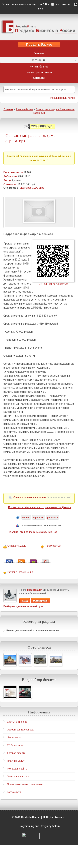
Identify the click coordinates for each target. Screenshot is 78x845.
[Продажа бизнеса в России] (39, 27)
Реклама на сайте (17, 768)
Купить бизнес (39, 66)
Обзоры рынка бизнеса (20, 729)
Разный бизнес (24, 109)
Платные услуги (16, 760)
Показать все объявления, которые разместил (39, 507)
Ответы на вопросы (18, 776)
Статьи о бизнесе (17, 721)
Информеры (14, 737)
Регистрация (40, 600)
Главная (39, 53)
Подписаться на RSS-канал (21, 560)
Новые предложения (39, 72)
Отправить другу (16, 545)
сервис (26, 517)
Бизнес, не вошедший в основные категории (32, 630)
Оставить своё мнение (20, 572)
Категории (22, 60)
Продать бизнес (39, 44)
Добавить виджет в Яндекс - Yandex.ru (45, 560)
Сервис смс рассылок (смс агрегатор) (30, 138)
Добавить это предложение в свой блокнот (32, 532)
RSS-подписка (15, 745)
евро (41, 187)
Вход (25, 600)
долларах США (29, 187)
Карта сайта (14, 792)
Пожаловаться (53, 545)
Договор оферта (16, 753)
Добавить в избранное (33, 560)
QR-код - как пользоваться (53, 284)
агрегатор (38, 517)
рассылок (52, 517)
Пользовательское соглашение (25, 784)
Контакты (39, 77)
